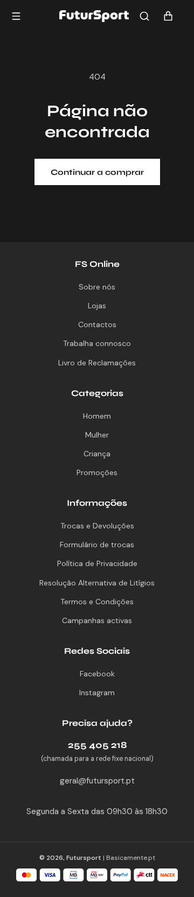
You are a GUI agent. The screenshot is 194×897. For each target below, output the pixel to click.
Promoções (97, 472)
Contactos (97, 324)
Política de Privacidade (97, 563)
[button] (144, 16)
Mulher (97, 435)
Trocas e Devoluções (97, 526)
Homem (97, 416)
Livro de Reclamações (97, 363)
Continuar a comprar (97, 172)
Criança (97, 453)
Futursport (83, 857)
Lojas (97, 305)
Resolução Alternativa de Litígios (97, 583)
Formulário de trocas (97, 544)
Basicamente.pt (130, 857)
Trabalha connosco (97, 343)
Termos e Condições (97, 601)
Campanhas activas (97, 620)
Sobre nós (97, 287)
